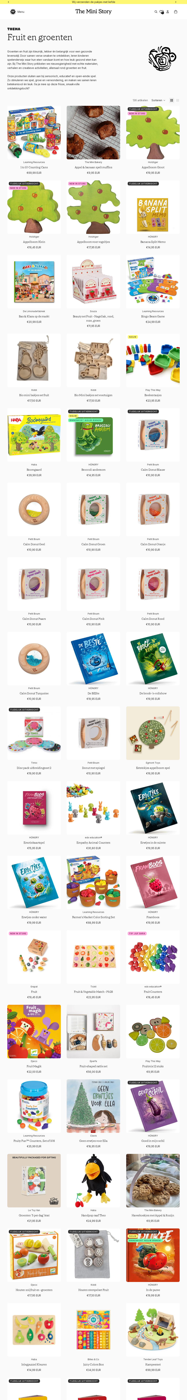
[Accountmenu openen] (168, 12)
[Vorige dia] (72, 133)
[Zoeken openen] (156, 12)
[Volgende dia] (114, 133)
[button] (158, 100)
